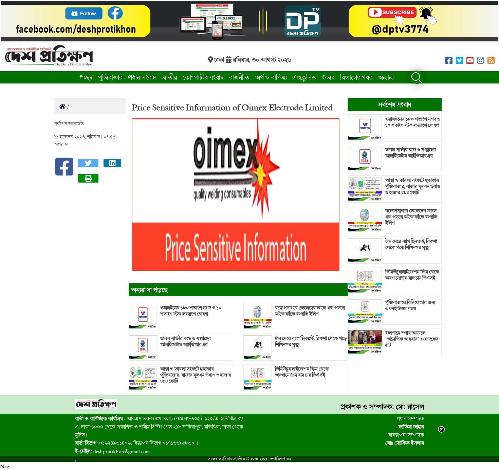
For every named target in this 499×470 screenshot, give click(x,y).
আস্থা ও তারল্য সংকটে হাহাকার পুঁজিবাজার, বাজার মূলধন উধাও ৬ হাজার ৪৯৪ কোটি (195, 375)
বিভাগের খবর (356, 77)
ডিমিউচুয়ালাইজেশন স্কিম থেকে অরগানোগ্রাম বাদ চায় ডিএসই (302, 372)
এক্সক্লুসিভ (304, 77)
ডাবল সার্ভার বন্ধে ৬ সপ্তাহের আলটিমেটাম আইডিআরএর (185, 341)
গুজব (328, 77)
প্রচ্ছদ (86, 77)
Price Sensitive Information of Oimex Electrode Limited (232, 106)
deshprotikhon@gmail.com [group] (112, 451)
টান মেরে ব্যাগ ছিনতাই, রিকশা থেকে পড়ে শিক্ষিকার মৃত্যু (311, 341)
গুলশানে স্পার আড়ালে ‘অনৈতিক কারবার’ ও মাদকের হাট (412, 339)
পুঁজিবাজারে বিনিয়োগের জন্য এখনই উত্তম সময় (410, 305)
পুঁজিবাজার (110, 77)
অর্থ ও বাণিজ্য (271, 77)
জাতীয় (169, 77)
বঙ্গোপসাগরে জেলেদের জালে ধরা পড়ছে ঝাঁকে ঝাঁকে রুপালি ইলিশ (310, 311)
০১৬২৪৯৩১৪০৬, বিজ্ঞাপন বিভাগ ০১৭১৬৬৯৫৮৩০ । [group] (136, 443)
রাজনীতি (239, 77)
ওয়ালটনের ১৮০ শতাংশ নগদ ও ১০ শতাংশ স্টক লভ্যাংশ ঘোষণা (190, 311)
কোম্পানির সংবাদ (203, 77)
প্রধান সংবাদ (142, 77)
